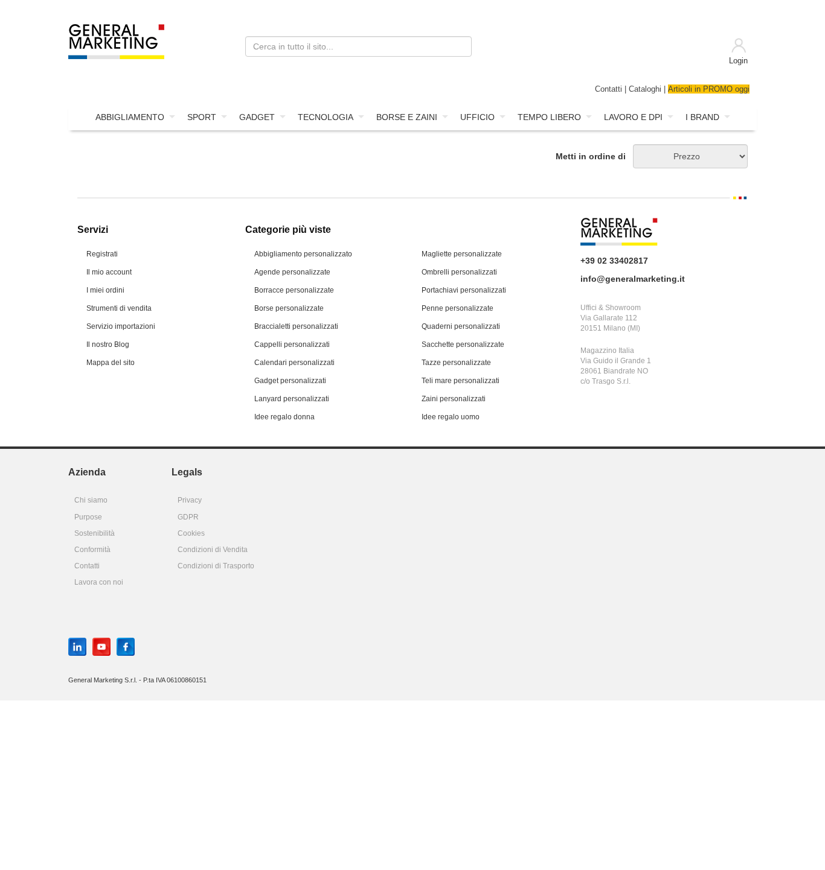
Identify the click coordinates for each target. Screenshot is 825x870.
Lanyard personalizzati (291, 399)
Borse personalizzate (289, 308)
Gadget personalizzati (290, 380)
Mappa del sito (110, 362)
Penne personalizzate (457, 308)
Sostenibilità (94, 533)
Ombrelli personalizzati (459, 272)
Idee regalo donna (284, 417)
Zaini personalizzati (454, 399)
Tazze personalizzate (456, 362)
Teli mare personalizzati (460, 380)
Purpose (88, 517)
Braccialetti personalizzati (296, 326)
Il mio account (109, 272)
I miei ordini (105, 290)
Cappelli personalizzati (292, 344)
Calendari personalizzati (294, 362)
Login (738, 61)
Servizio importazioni (120, 326)
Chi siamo (91, 500)
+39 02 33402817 (614, 260)
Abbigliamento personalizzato (303, 254)
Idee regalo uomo (451, 417)
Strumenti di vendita (119, 308)
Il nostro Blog (107, 344)
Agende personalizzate (292, 272)
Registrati (102, 254)
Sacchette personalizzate (463, 344)
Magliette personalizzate (462, 254)
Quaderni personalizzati (461, 326)
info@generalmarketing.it (632, 279)
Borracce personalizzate (294, 290)
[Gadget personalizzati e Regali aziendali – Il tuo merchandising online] (116, 40)
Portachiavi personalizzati (464, 290)
